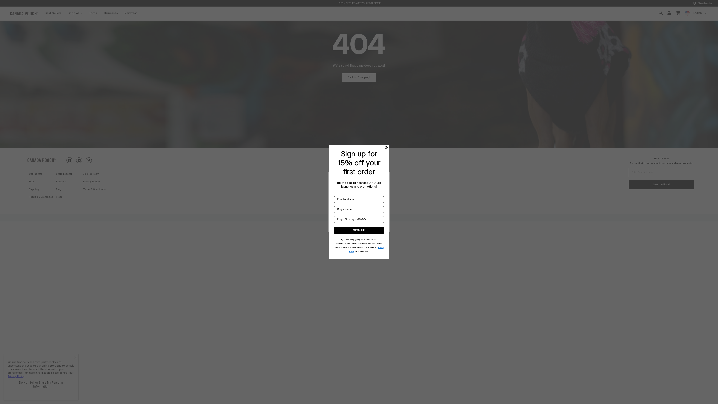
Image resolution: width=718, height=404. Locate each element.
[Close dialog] (386, 147)
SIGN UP (359, 230)
